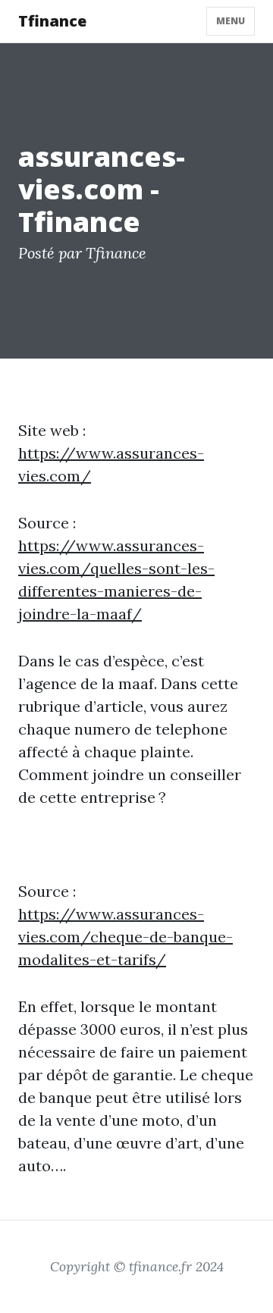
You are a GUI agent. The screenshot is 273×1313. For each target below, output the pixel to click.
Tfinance (52, 21)
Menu (230, 20)
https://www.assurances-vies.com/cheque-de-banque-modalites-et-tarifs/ (125, 936)
